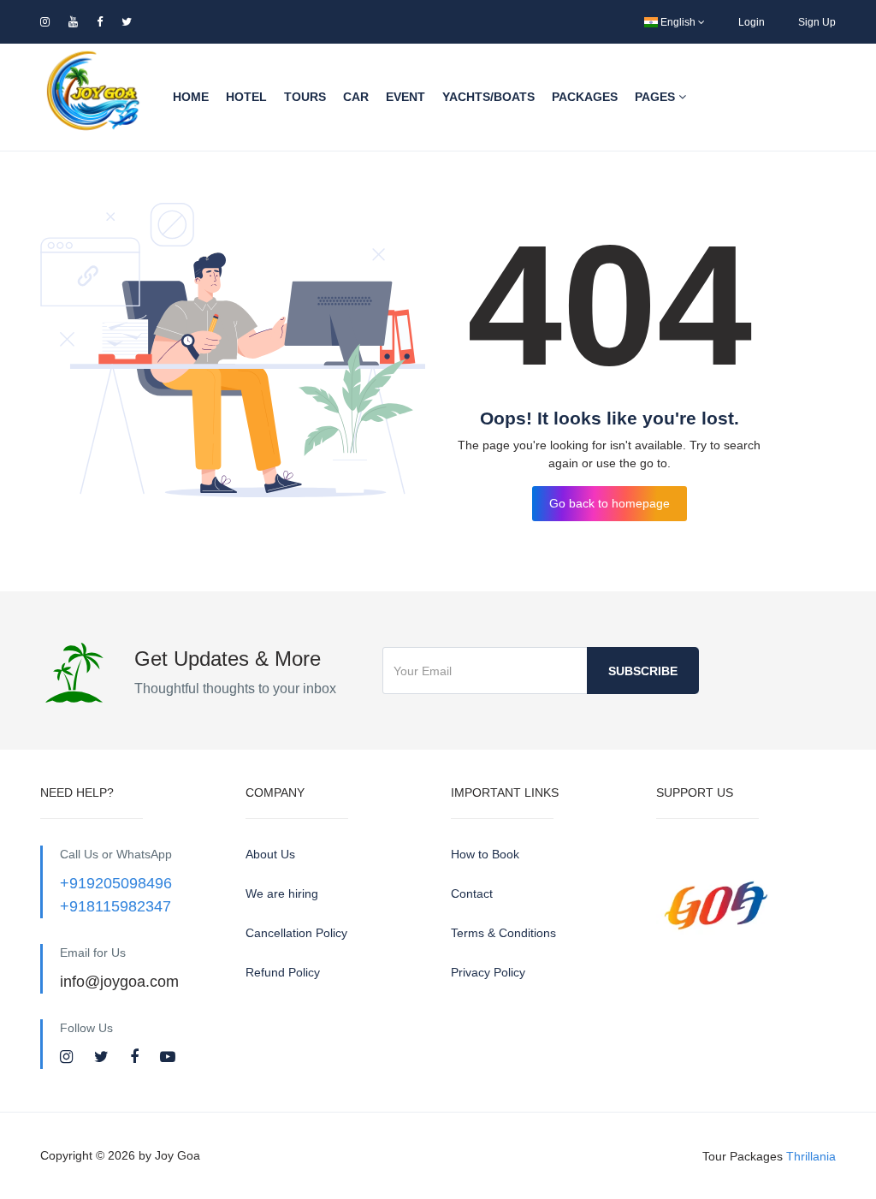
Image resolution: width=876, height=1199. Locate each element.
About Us (270, 854)
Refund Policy (283, 972)
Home (191, 97)
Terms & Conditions (503, 933)
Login (751, 22)
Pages (656, 97)
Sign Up (817, 22)
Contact (472, 893)
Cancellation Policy (296, 933)
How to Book (485, 854)
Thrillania (811, 1155)
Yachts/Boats (488, 97)
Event (405, 97)
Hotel (246, 97)
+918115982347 (115, 906)
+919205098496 (116, 883)
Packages (585, 97)
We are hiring (282, 893)
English (678, 22)
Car (356, 97)
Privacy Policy (488, 972)
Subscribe (643, 671)
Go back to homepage (609, 503)
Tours (305, 97)
